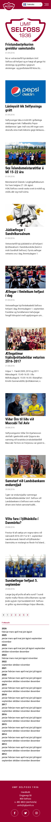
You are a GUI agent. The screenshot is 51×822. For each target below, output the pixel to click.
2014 (4, 734)
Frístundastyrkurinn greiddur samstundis (20, 46)
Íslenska (30, 4)
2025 (4, 635)
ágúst (29, 632)
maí (21, 632)
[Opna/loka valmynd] (46, 4)
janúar (5, 638)
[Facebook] (14, 812)
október (5, 651)
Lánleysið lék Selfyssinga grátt (23, 108)
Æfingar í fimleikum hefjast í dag (24, 294)
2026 (4, 628)
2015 (4, 724)
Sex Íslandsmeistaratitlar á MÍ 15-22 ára (24, 170)
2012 (4, 754)
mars (11, 632)
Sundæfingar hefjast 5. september (21, 582)
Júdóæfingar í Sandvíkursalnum (17, 232)
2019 (4, 684)
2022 (4, 661)
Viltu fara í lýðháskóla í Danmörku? (21, 521)
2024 (4, 645)
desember (24, 651)
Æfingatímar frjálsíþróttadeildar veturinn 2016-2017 (25, 357)
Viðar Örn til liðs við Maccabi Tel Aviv (19, 421)
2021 (4, 668)
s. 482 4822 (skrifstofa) (25, 802)
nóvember (6, 641)
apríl (16, 632)
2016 (4, 714)
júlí (27, 648)
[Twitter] (25, 812)
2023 (4, 655)
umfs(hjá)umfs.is (25, 805)
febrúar (5, 632)
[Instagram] (36, 812)
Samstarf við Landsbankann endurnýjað (25, 483)
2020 (4, 674)
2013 (4, 744)
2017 (4, 704)
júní (25, 632)
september (36, 638)
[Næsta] (27, 615)
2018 (4, 694)
